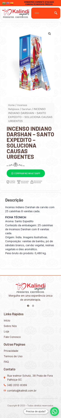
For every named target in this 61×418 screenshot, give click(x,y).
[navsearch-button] (56, 13)
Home (11, 105)
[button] (26, 173)
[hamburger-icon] (36, 13)
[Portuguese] (4, 2)
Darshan (26, 109)
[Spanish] (12, 2)
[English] (8, 2)
